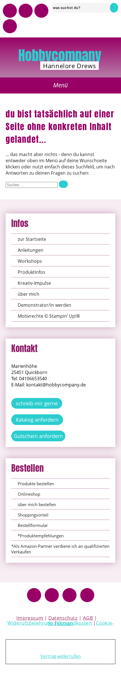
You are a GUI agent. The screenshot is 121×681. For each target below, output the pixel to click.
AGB (88, 618)
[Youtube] (10, 11)
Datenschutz (63, 618)
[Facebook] (34, 595)
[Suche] (63, 184)
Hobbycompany (59, 55)
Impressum (29, 618)
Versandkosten (75, 623)
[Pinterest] (41, 11)
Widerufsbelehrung (30, 623)
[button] (60, 85)
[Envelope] (10, 26)
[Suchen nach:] (37, 184)
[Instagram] (26, 11)
